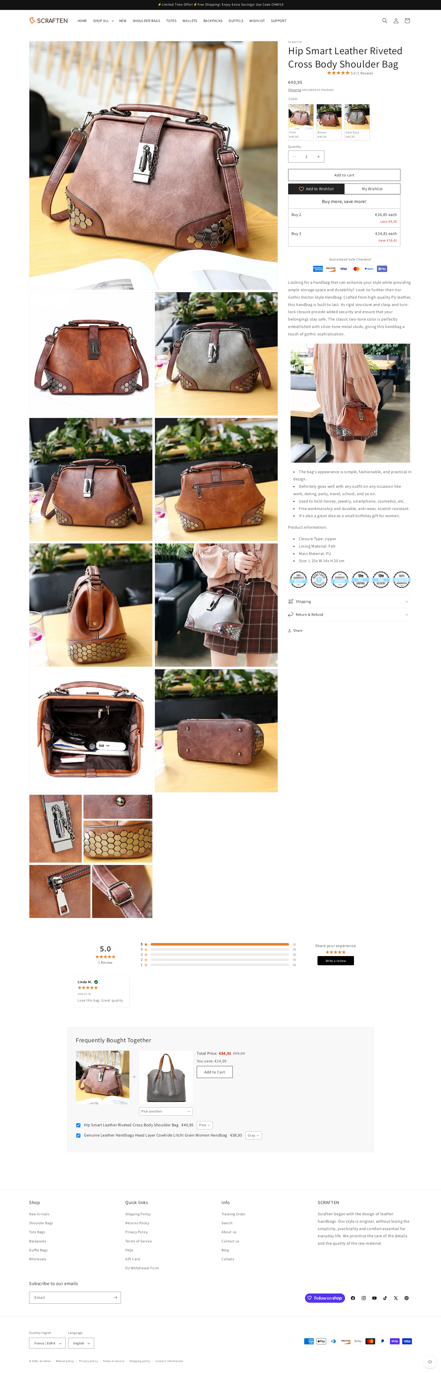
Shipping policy (140, 1361)
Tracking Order (234, 1214)
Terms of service (113, 1361)
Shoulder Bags (41, 1223)
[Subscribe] (115, 1297)
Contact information (169, 1361)
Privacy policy (88, 1361)
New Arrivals (39, 1214)
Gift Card (132, 1259)
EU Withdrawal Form (142, 1268)
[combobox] (166, 1111)
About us (229, 1232)
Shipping (294, 90)
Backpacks (37, 1241)
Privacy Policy (136, 1232)
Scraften (45, 1361)
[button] (103, 20)
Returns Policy (137, 1223)
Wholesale (37, 1259)
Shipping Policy (138, 1214)
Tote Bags (37, 1232)
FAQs (129, 1250)
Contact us (230, 1241)
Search (227, 1223)
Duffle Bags (38, 1250)
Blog (225, 1250)
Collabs (228, 1259)
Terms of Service (138, 1241)
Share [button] (298, 630)
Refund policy (65, 1361)
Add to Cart (214, 1072)
